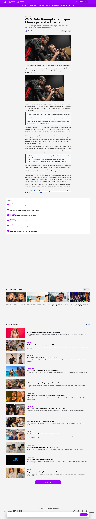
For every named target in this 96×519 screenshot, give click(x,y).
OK (84, 514)
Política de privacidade (53, 508)
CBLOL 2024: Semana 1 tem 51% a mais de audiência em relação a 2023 (47, 161)
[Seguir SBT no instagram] (78, 511)
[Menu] (90, 1)
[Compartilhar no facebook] (65, 31)
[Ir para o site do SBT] (20, 511)
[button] (16, 301)
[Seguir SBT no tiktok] (83, 511)
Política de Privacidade (33, 515)
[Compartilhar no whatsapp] (62, 31)
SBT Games (28, 16)
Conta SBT (84, 1)
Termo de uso (47, 512)
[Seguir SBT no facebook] (74, 511)
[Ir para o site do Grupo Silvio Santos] (11, 511)
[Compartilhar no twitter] (69, 31)
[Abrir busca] (76, 1)
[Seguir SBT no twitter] (87, 511)
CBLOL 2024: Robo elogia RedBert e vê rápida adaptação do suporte (46, 159)
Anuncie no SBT (41, 508)
